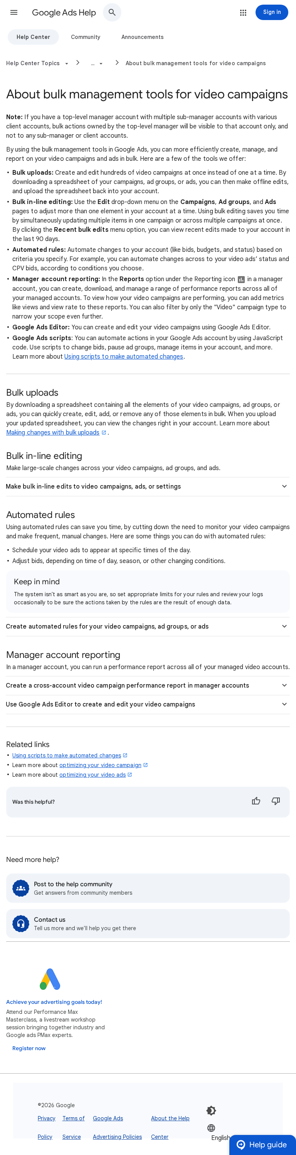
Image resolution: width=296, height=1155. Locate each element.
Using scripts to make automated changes (123, 357)
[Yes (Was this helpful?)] (256, 802)
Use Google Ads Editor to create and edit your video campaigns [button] (100, 704)
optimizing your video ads (92, 774)
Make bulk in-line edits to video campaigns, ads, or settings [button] (93, 487)
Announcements (142, 37)
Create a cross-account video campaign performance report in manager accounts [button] (127, 686)
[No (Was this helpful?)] (276, 802)
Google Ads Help (64, 12)
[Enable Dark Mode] (211, 1110)
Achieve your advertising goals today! (54, 1002)
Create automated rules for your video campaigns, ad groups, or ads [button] (107, 627)
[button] (14, 12)
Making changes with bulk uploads (53, 433)
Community (86, 37)
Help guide (268, 1145)
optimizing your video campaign (100, 765)
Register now (28, 1048)
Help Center (33, 37)
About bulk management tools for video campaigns (196, 63)
